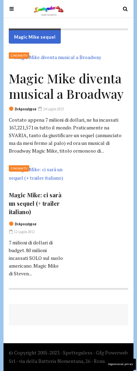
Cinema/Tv (19, 55)
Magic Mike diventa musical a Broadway (66, 86)
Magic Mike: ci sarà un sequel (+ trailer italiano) (35, 203)
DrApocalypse (26, 109)
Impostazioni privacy (120, 364)
